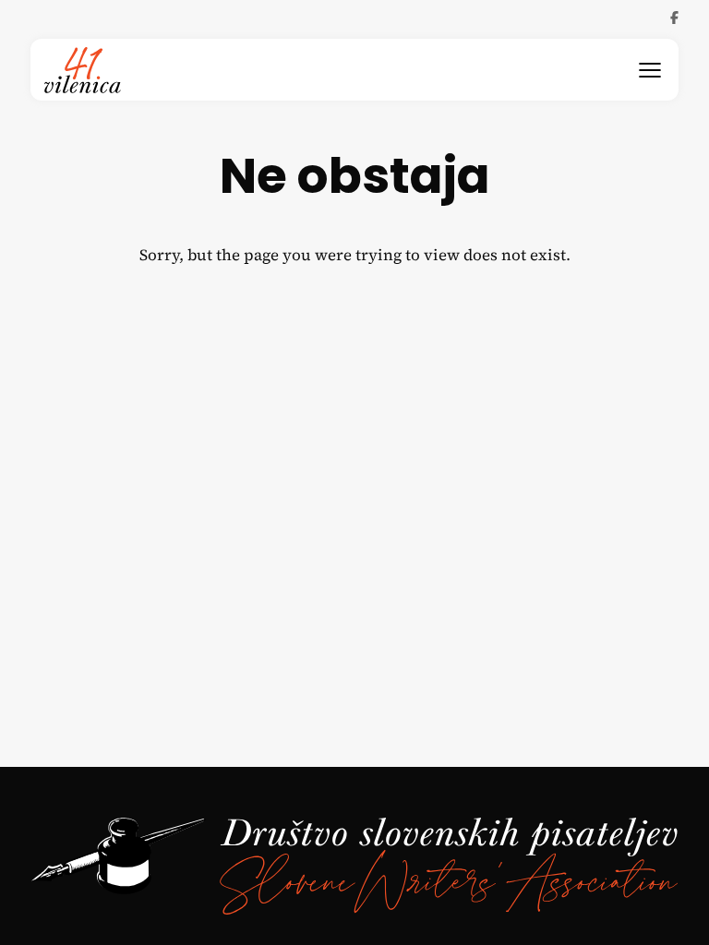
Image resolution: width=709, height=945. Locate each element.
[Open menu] (650, 70)
